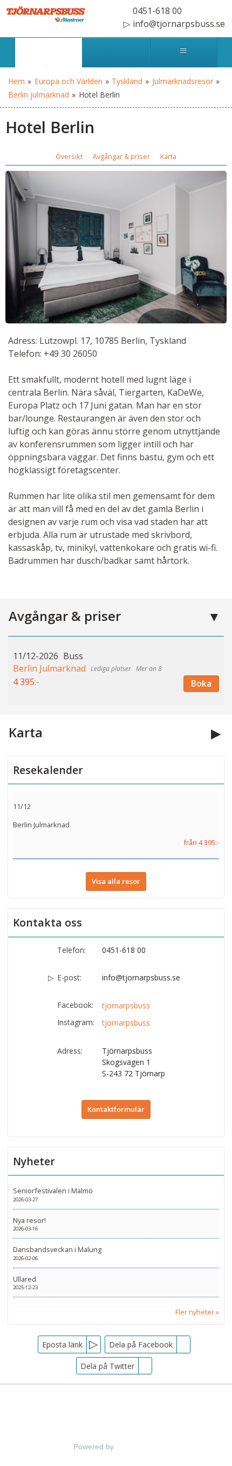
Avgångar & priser (65, 616)
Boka (201, 683)
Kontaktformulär (116, 1109)
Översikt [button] (69, 156)
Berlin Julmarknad (41, 824)
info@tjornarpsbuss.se (141, 977)
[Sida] (48, 52)
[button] (116, 670)
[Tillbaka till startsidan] (46, 14)
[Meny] (183, 52)
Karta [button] (168, 156)
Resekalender (48, 770)
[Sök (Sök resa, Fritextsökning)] (115, 52)
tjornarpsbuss (126, 1005)
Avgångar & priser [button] (121, 156)
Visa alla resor (116, 881)
